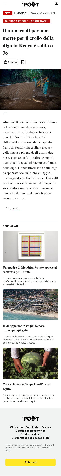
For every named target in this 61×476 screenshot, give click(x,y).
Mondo (22, 13)
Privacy (46, 427)
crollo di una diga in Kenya (26, 127)
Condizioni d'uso (30, 434)
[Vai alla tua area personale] (56, 4)
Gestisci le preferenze (30, 431)
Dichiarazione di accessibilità (31, 438)
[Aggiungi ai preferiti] (22, 62)
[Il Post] (30, 4)
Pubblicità (32, 427)
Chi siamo (16, 427)
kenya (16, 208)
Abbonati (31, 462)
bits (8, 13)
